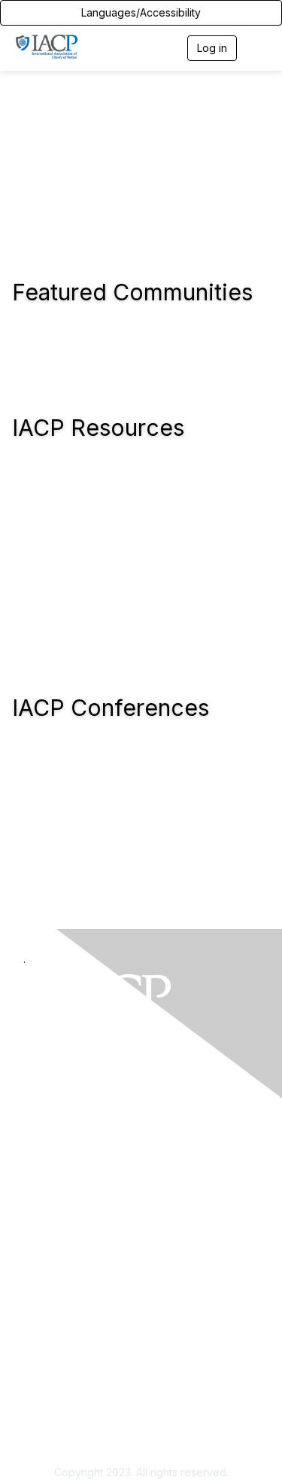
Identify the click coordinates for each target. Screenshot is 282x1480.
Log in (212, 47)
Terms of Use (56, 1434)
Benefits (43, 1291)
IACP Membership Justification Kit (105, 1320)
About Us (45, 1420)
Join (33, 1276)
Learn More (51, 1305)
